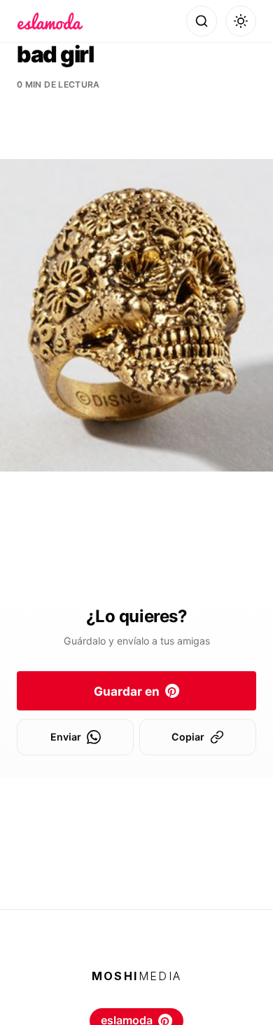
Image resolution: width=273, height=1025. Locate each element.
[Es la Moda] (50, 21)
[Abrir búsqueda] (201, 21)
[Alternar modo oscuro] (240, 21)
